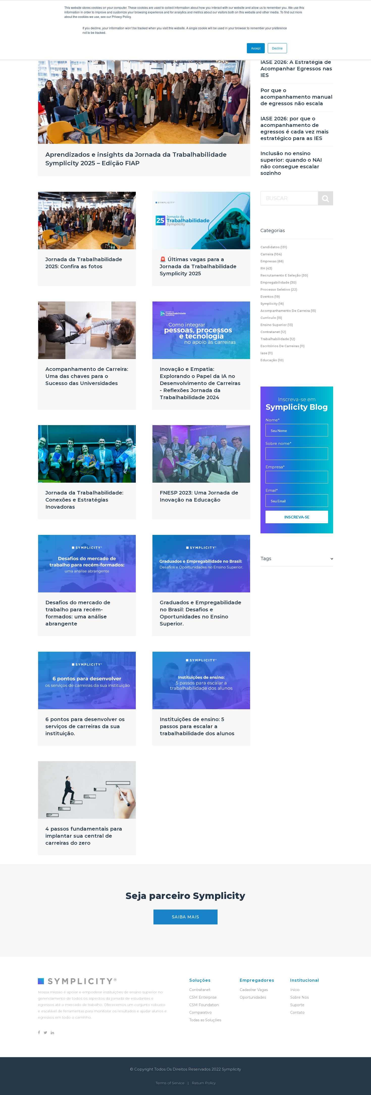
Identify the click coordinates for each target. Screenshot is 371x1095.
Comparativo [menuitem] (200, 1012)
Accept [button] (255, 48)
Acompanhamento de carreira (288, 311)
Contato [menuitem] (297, 1012)
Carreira (271, 254)
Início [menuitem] (295, 990)
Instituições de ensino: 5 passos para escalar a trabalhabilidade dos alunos (197, 726)
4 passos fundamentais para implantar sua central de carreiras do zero (83, 836)
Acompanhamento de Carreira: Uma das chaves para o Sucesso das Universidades (86, 376)
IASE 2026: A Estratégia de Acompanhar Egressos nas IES (296, 68)
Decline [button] (277, 48)
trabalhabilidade (277, 339)
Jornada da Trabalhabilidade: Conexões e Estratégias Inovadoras (84, 500)
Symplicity (272, 304)
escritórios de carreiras (282, 346)
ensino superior (276, 325)
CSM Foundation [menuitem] (204, 1005)
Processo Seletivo (278, 289)
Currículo (271, 318)
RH (266, 268)
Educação (272, 360)
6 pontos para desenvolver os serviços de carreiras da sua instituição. (85, 726)
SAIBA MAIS (185, 917)
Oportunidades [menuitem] (253, 997)
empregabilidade (278, 282)
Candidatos (273, 247)
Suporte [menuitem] (297, 1005)
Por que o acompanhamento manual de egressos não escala (296, 96)
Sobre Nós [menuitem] (299, 997)
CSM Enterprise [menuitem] (203, 997)
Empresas (272, 261)
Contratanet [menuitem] (199, 990)
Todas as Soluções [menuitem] (205, 1020)
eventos (270, 296)
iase (266, 353)
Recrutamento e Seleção (284, 275)
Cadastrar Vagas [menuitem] (254, 990)
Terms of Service (170, 1083)
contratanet (273, 332)
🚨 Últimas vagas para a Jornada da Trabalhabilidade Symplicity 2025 (198, 266)
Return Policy (204, 1083)
